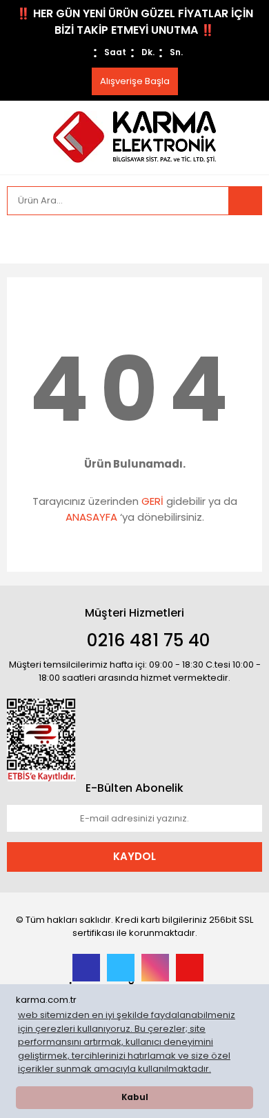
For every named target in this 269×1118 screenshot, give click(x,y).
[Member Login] (20, 239)
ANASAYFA (91, 517)
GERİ (152, 501)
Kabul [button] (134, 1097)
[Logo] (134, 136)
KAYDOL (134, 856)
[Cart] (241, 239)
